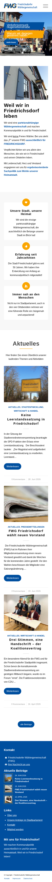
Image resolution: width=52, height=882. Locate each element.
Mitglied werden (15, 829)
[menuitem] (7, 878)
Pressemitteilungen (32, 527)
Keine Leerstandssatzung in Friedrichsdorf (26, 419)
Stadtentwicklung (32, 407)
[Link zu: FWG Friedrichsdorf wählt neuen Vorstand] (8, 788)
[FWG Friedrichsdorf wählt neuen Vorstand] (26, 504)
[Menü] (44, 6)
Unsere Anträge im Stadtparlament (24, 820)
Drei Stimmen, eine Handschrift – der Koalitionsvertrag (26, 644)
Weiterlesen (12, 466)
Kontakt (11, 825)
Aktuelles (14, 407)
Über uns (12, 815)
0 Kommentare (18, 479)
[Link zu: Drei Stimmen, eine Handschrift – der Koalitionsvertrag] (8, 799)
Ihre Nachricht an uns (19, 764)
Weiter (49, 34)
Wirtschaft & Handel (26, 411)
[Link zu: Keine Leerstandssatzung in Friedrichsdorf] (8, 778)
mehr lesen (11, 42)
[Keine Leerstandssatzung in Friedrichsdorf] (26, 384)
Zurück (2, 34)
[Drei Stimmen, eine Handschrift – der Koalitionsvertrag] (26, 613)
